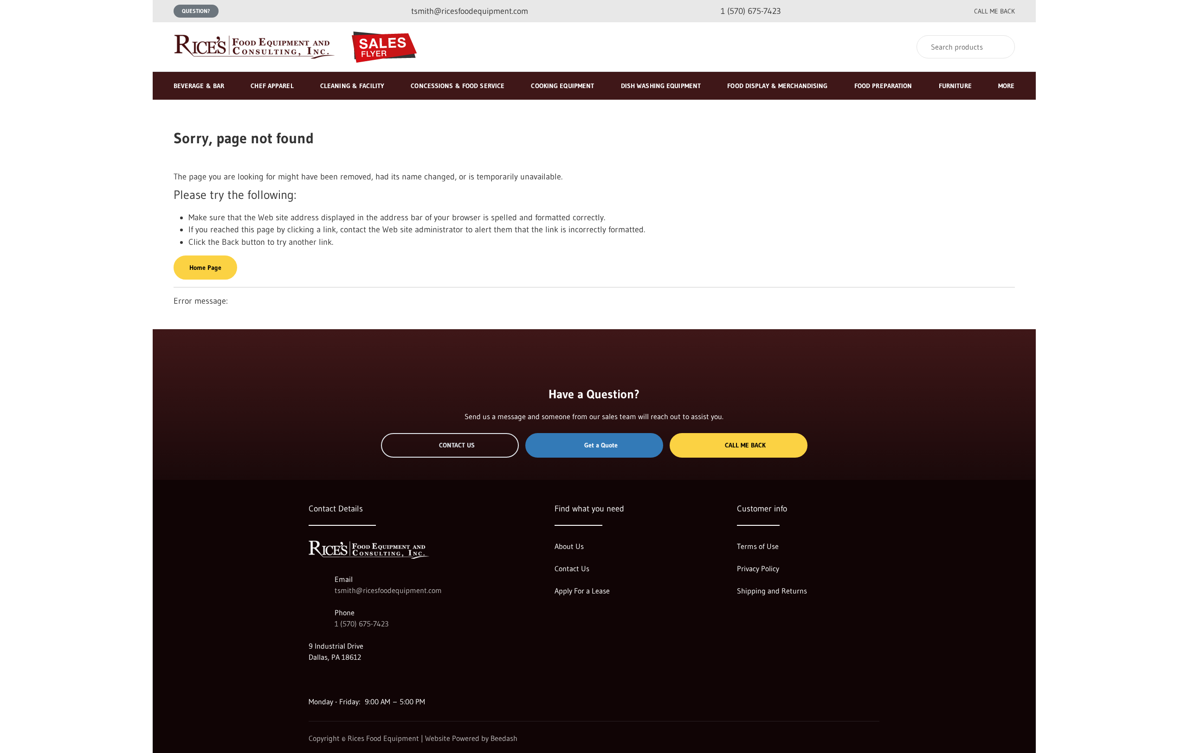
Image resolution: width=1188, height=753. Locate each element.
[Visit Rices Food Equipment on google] (313, 679)
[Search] (1001, 46)
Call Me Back (745, 445)
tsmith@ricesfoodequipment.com (388, 590)
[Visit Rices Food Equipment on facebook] (332, 679)
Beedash (504, 738)
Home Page (205, 267)
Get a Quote (601, 445)
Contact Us (457, 445)
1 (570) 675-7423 (361, 623)
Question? (196, 10)
